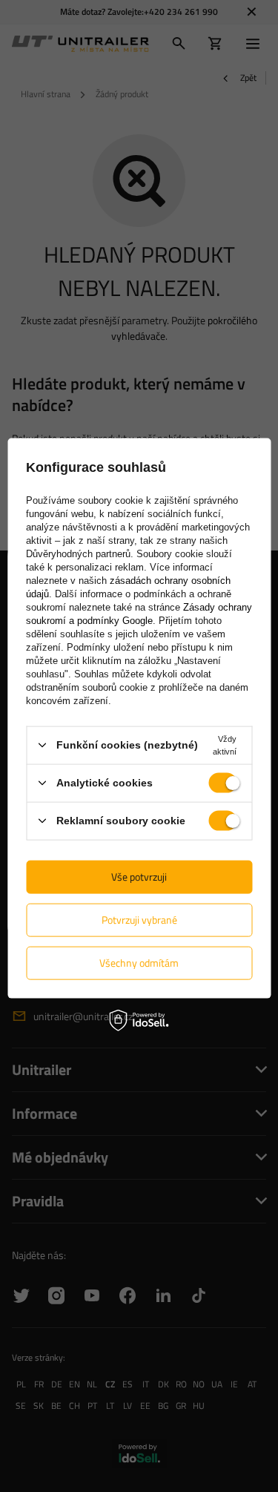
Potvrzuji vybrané (139, 919)
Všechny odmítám (139, 962)
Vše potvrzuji (139, 876)
